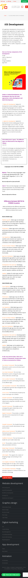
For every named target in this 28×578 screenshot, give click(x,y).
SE (2, 526)
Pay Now (24, 1)
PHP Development (6, 487)
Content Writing (5, 529)
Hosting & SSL (5, 495)
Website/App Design (6, 507)
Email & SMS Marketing (7, 537)
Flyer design (4, 514)
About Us (4, 567)
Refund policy (21, 568)
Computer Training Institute (16, 567)
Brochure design (5, 512)
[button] (11, 574)
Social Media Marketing (7, 534)
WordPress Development (7, 492)
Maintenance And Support (7, 498)
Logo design (4, 517)
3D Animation (5, 563)
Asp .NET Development (7, 490)
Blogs (8, 567)
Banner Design (5, 509)
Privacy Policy (14, 568)
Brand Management (6, 531)
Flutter (3, 548)
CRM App (9, 1)
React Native (4, 551)
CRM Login (3, 1)
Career (14, 1)
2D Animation (5, 560)
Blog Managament (6, 539)
